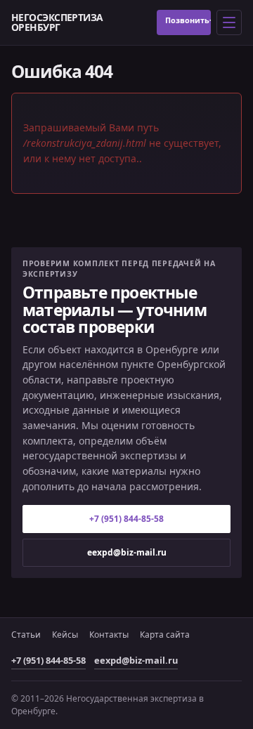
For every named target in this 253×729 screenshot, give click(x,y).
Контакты (109, 635)
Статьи (26, 635)
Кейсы (65, 635)
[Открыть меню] (229, 22)
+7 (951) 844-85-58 (210, 20)
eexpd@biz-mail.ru (127, 552)
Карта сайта (165, 635)
